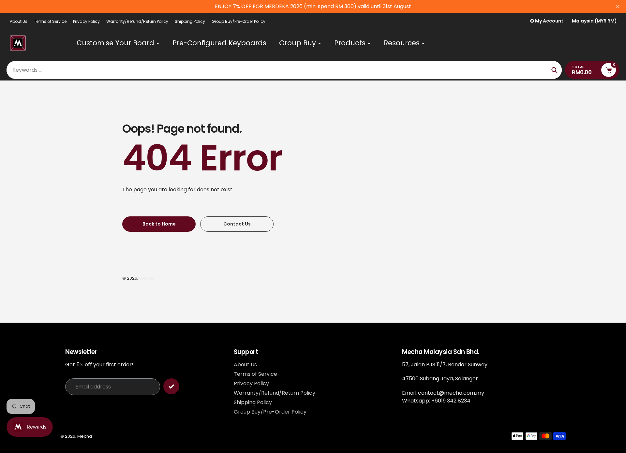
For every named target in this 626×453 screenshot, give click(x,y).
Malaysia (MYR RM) (594, 21)
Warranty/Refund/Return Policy (137, 21)
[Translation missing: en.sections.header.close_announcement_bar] (618, 6)
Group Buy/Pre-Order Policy (238, 21)
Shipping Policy (190, 21)
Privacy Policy (86, 21)
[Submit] (171, 386)
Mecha (146, 278)
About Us (18, 21)
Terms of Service (50, 21)
